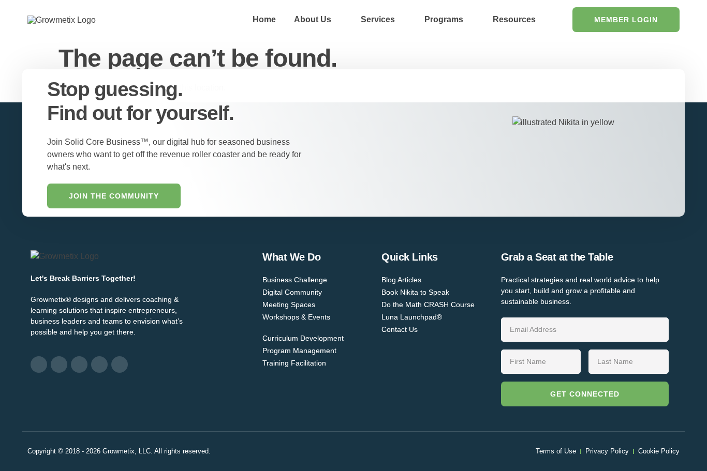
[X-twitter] (99, 364)
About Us (312, 19)
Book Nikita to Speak (415, 292)
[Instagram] (59, 364)
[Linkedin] (79, 364)
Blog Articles (401, 280)
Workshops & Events (296, 317)
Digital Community (292, 292)
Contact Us (399, 329)
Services (378, 19)
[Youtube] (119, 364)
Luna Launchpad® (411, 317)
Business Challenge (294, 280)
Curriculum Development (303, 338)
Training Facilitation (294, 363)
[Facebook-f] (39, 364)
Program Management (299, 350)
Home (264, 19)
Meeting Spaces (288, 304)
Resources (514, 19)
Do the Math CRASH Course (428, 304)
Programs (443, 19)
